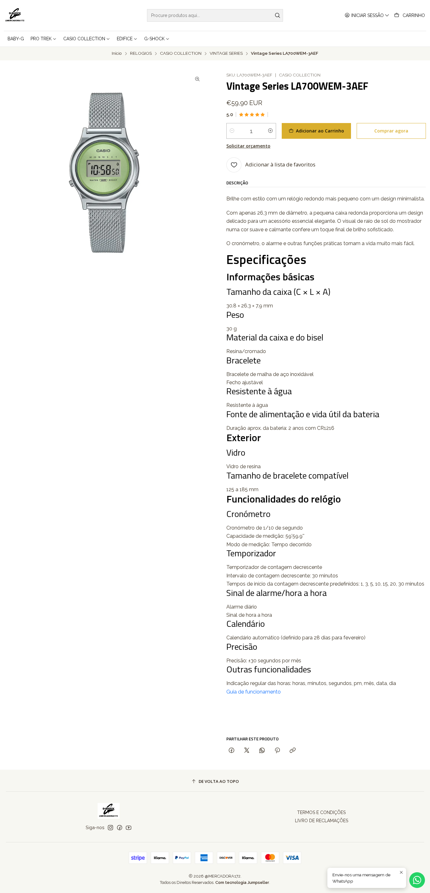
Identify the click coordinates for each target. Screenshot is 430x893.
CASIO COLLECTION (180, 53)
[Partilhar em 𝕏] (246, 750)
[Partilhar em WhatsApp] (262, 750)
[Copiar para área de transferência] (292, 750)
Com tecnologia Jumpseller (242, 882)
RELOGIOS (141, 53)
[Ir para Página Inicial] (15, 15)
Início (117, 53)
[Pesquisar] (277, 15)
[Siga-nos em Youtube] (129, 827)
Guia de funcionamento (253, 692)
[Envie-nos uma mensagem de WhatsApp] (417, 880)
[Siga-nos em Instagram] (110, 827)
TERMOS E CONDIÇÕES (321, 812)
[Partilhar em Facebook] (231, 750)
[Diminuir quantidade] (232, 130)
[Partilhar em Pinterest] (277, 750)
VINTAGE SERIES (226, 53)
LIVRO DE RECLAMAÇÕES (321, 820)
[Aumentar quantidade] (270, 130)
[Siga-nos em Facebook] (119, 827)
